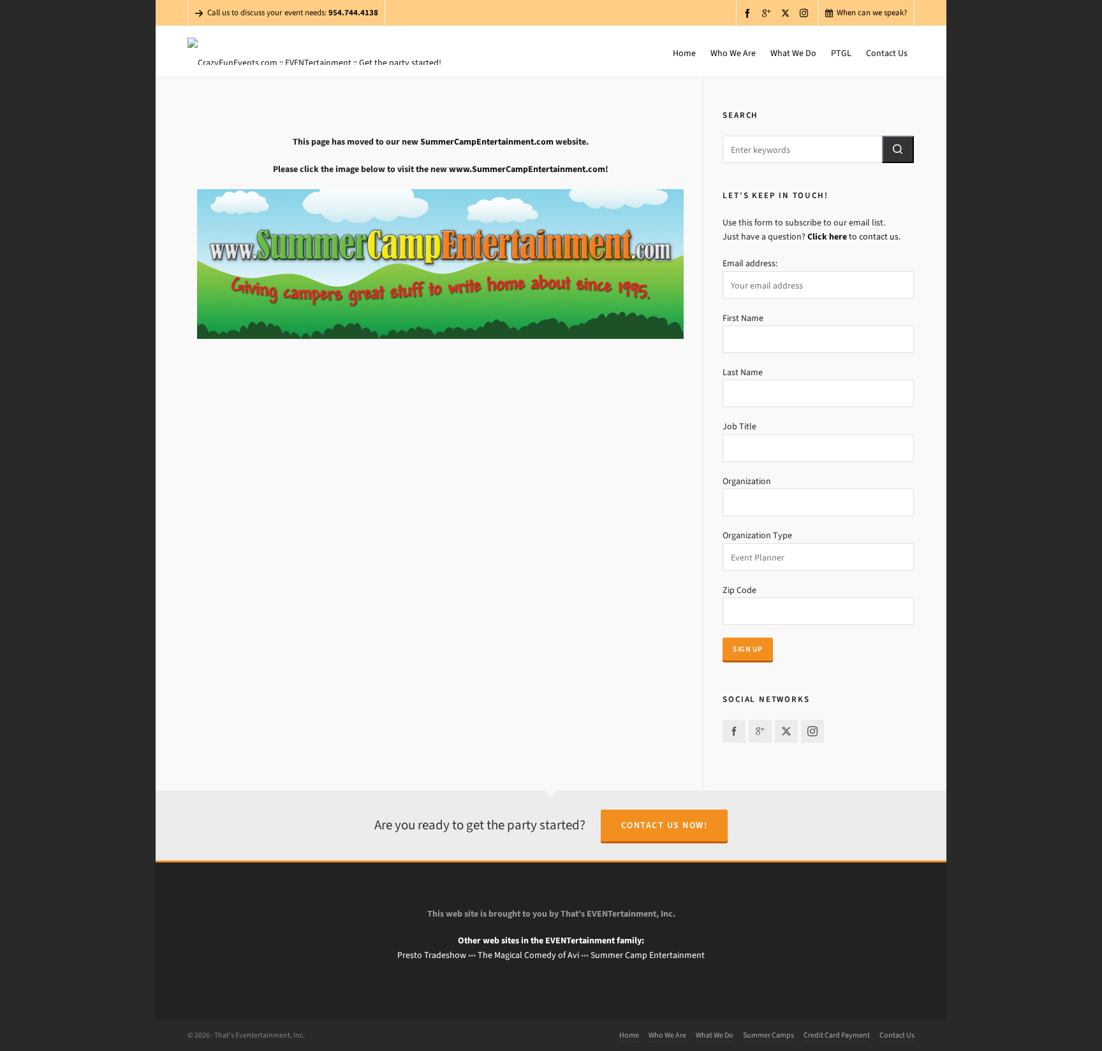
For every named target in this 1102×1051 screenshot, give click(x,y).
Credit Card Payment (837, 1035)
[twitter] (787, 12)
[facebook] (749, 13)
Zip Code (739, 590)
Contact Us (897, 1035)
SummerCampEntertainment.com (487, 142)
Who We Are (667, 1035)
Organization (747, 481)
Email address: (750, 263)
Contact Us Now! (664, 825)
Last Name (743, 372)
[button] (898, 149)
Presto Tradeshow (431, 955)
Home (629, 1035)
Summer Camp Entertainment (648, 955)
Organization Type (757, 535)
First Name (743, 318)
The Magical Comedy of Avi (528, 955)
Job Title (739, 426)
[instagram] (806, 12)
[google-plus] (768, 13)
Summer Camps (768, 1035)
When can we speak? (872, 12)
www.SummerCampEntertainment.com (527, 169)
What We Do (714, 1035)
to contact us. (853, 237)
